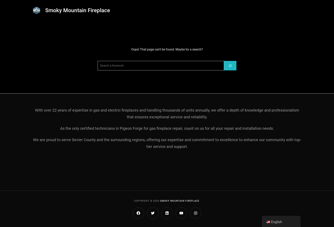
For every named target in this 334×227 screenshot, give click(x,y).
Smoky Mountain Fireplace (77, 10)
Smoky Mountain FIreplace (179, 200)
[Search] (230, 65)
